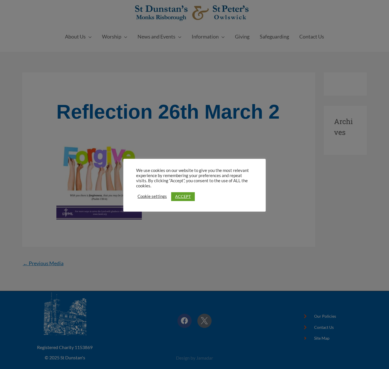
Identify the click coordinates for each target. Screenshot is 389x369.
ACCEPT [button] (183, 196)
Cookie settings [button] (152, 196)
